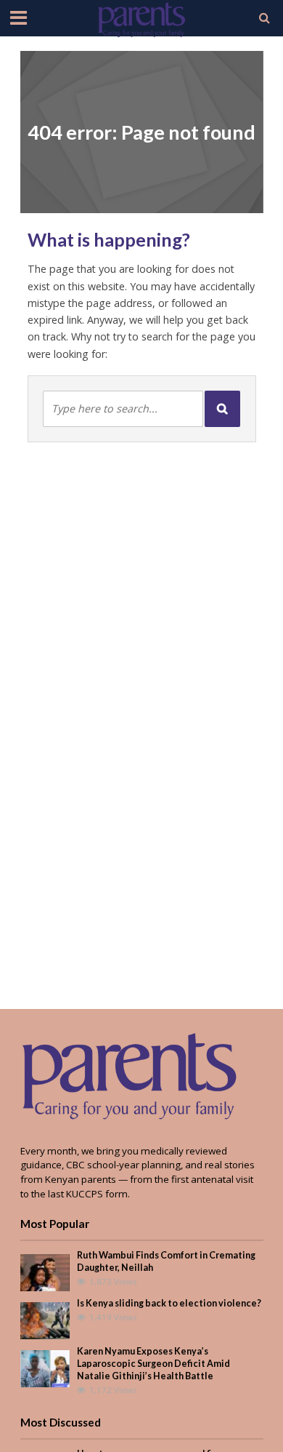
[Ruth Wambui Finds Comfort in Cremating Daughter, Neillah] (45, 1271)
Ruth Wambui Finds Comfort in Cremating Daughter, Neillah (166, 1261)
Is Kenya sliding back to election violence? (169, 1303)
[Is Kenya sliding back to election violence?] (45, 1319)
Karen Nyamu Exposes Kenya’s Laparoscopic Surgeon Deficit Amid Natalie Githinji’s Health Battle (153, 1363)
